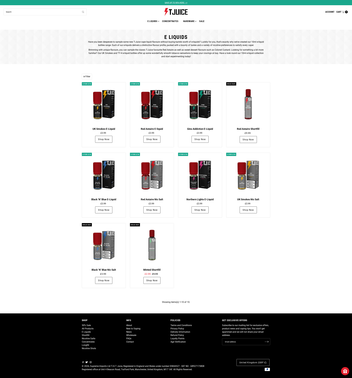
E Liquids (152, 21)
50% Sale (86, 325)
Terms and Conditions (181, 325)
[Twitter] (86, 362)
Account (329, 12)
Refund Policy (177, 335)
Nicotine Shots (89, 348)
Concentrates (170, 21)
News (129, 332)
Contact (130, 341)
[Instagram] (91, 362)
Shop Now (103, 139)
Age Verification (178, 341)
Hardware (189, 21)
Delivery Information (180, 332)
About (129, 325)
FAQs (128, 338)
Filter (87, 76)
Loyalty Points (177, 338)
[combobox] (45, 12)
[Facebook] (83, 362)
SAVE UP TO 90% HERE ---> (176, 3)
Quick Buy (103, 104)
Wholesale (131, 335)
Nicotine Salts (88, 338)
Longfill (85, 345)
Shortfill (85, 335)
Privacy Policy (177, 328)
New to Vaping (133, 328)
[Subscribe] (266, 341)
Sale (201, 21)
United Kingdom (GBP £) (253, 362)
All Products (88, 328)
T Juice (118, 366)
